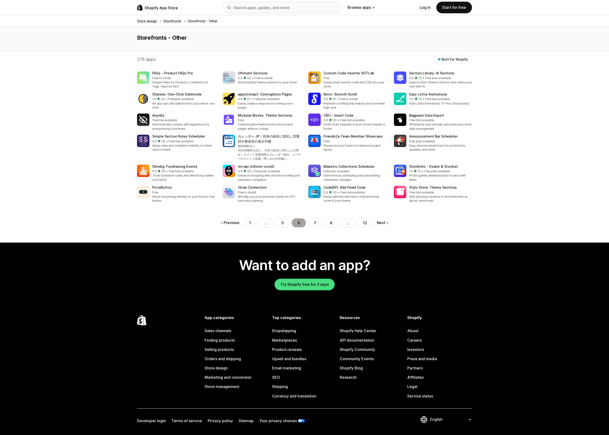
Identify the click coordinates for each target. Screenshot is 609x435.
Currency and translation (294, 396)
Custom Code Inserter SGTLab (349, 73)
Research (348, 377)
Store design (216, 368)
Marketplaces (284, 340)
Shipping (280, 386)
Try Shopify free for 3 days (304, 284)
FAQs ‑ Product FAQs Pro (172, 73)
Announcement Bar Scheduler (433, 136)
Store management (222, 386)
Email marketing (286, 368)
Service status (420, 396)
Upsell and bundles (289, 358)
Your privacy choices (278, 420)
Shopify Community (357, 349)
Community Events (357, 358)
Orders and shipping (223, 358)
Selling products (219, 349)
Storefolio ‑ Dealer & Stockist (433, 166)
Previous (231, 222)
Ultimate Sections (253, 73)
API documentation (357, 340)
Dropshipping (284, 330)
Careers (414, 340)
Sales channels (218, 330)
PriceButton (162, 187)
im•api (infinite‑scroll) (256, 166)
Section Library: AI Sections (431, 73)
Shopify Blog (351, 368)
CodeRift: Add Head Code (345, 187)
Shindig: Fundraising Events (174, 166)
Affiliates (415, 377)
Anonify (158, 115)
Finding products (220, 340)
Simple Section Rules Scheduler (178, 136)
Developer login (151, 420)
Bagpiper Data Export (426, 115)
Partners (415, 368)
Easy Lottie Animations (428, 94)
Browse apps (359, 7)
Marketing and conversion (228, 377)
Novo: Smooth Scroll (340, 94)
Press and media (422, 358)
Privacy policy (220, 420)
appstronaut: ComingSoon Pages (265, 94)
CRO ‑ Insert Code (339, 115)
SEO (276, 377)
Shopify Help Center (358, 330)
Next (381, 222)
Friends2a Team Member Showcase (353, 136)
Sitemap (246, 420)
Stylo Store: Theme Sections (433, 187)
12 (365, 222)
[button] (176, 80)
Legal (412, 386)
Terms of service (187, 420)
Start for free (454, 7)
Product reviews (287, 349)
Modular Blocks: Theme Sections (265, 115)
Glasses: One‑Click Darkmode (177, 94)
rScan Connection (252, 187)
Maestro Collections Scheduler (349, 166)
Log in (425, 7)
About (412, 330)
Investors (415, 349)
